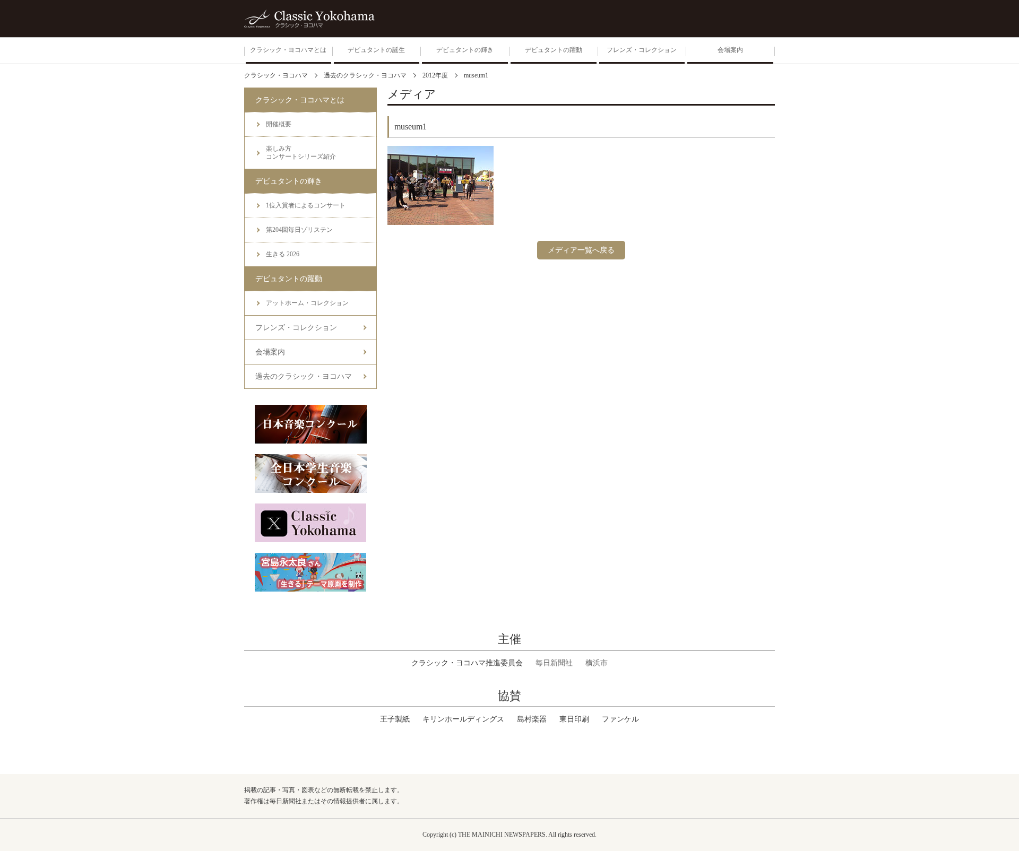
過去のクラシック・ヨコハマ (303, 376)
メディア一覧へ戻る (581, 250)
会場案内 (270, 352)
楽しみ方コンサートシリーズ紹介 (301, 152)
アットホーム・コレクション (307, 303)
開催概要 (278, 124)
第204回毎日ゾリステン (299, 229)
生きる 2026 (282, 254)
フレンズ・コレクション (296, 328)
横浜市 (596, 663)
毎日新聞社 (554, 663)
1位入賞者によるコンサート (306, 205)
